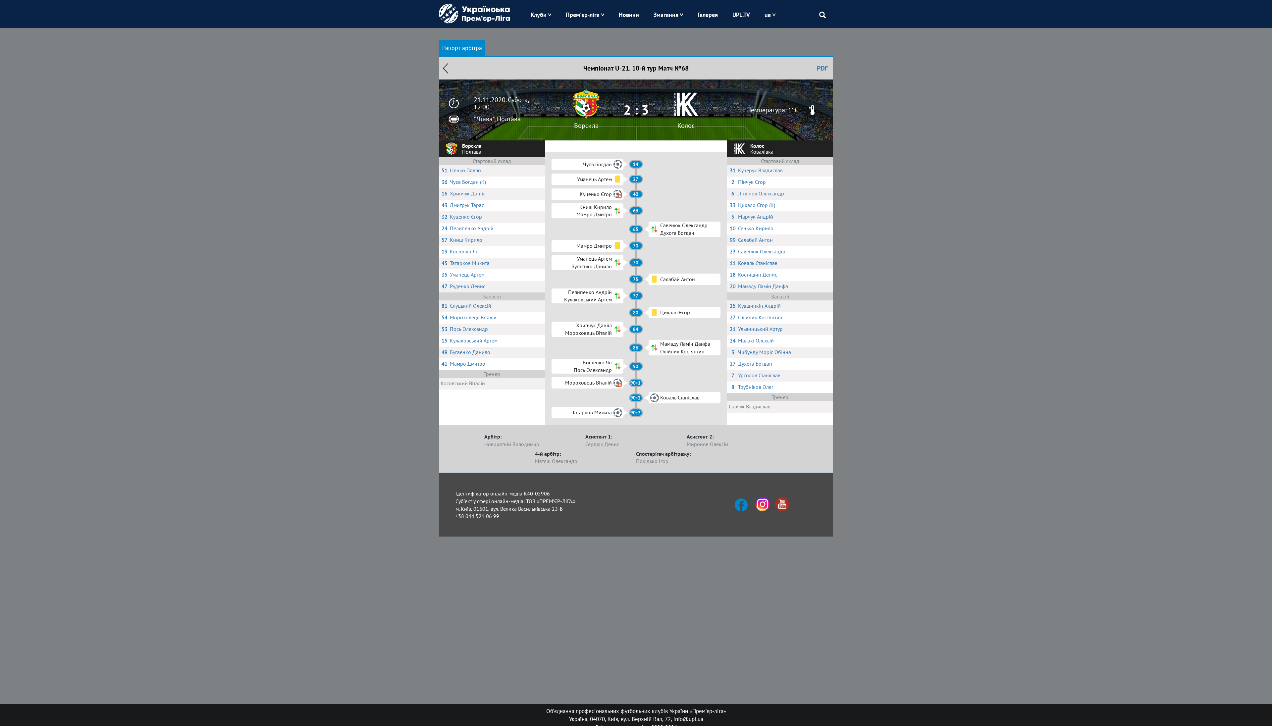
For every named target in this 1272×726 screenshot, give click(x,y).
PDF (822, 68)
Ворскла (586, 125)
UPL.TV (741, 15)
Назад (445, 68)
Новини (629, 15)
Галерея (708, 15)
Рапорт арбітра (462, 48)
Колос (686, 125)
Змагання (666, 15)
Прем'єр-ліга (583, 15)
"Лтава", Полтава (497, 119)
